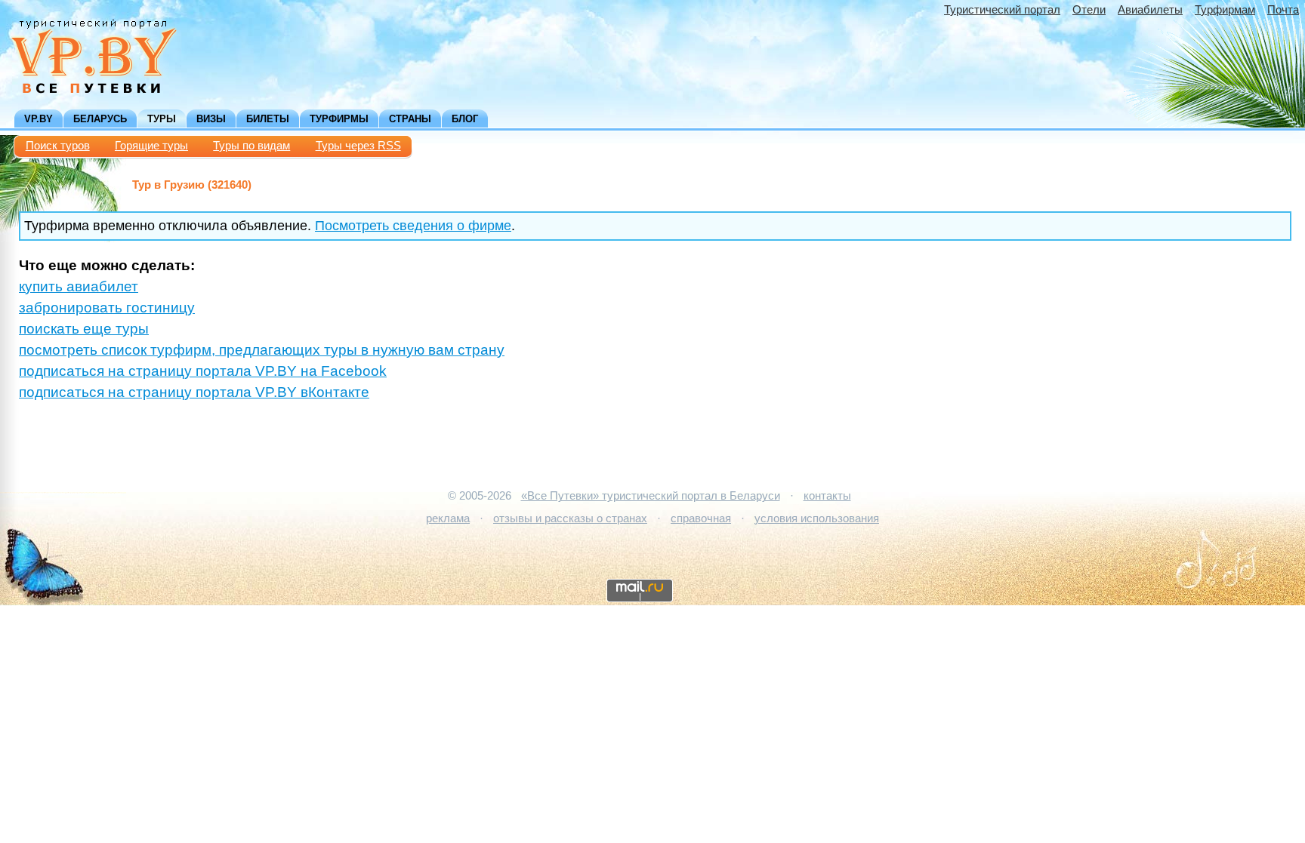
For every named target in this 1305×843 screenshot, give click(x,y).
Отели (1089, 10)
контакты (827, 496)
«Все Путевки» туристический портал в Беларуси (650, 496)
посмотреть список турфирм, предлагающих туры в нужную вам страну (261, 350)
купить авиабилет (78, 286)
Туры (161, 119)
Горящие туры (151, 146)
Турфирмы (339, 119)
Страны (410, 119)
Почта (1283, 10)
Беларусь (100, 119)
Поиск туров (58, 146)
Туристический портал (1002, 10)
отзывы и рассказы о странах (570, 518)
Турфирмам (1225, 10)
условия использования (816, 518)
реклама (448, 518)
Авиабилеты (1150, 10)
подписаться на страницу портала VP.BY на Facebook (203, 371)
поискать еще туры (84, 329)
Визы (211, 119)
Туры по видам (251, 146)
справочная (701, 518)
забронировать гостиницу (107, 307)
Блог (465, 119)
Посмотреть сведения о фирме (413, 225)
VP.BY (38, 119)
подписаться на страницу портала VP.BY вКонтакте (194, 392)
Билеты (267, 119)
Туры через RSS (358, 146)
